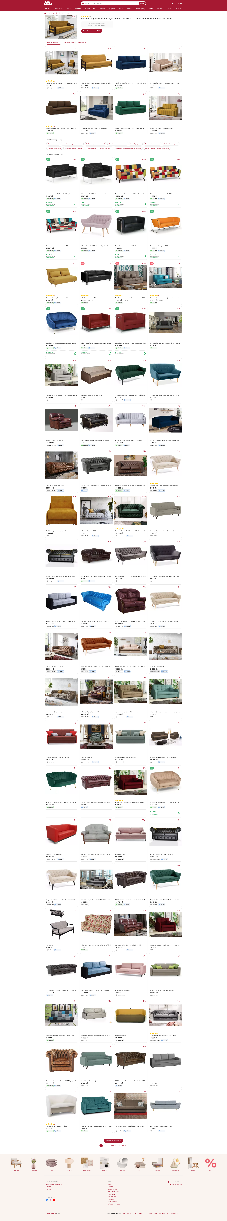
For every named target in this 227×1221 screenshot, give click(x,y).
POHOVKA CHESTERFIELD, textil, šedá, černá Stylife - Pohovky (135, 576)
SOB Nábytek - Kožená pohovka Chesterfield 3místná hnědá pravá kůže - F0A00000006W (143, 900)
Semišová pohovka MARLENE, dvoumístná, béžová (166, 802)
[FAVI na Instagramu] (50, 1200)
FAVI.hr (145, 1213)
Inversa (152, 1081)
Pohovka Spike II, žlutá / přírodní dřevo (58, 298)
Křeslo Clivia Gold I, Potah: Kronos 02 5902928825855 (167, 945)
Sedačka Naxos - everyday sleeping (126, 757)
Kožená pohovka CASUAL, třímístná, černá (59, 194)
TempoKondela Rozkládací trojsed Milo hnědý (129, 1126)
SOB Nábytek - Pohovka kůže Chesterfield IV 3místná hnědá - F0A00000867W (139, 1081)
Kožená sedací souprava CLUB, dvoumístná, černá (130, 246)
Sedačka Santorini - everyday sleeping (58, 757)
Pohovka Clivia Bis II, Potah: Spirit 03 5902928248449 (62, 395)
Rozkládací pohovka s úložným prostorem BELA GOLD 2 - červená (136, 802)
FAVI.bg (168, 1213)
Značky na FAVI (112, 1189)
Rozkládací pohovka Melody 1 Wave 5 (57, 531)
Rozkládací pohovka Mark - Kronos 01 (161, 128)
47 (75, 16)
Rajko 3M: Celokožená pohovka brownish (128, 945)
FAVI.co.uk (162, 1213)
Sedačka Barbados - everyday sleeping (162, 990)
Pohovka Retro (50, 945)
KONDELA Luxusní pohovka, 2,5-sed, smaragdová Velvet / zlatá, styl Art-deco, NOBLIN (73, 802)
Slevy (210, 1170)
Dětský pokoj (175, 1170)
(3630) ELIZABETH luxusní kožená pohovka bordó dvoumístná (134, 621)
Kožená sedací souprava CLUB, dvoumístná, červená (131, 343)
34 (110, 263)
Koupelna (122, 1170)
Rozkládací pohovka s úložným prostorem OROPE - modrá (168, 298)
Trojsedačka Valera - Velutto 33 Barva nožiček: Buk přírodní (99, 667)
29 (179, 677)
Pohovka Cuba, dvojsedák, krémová (57, 1126)
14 (110, 308)
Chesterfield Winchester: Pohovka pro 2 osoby (60, 576)
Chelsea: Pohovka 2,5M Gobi (55, 667)
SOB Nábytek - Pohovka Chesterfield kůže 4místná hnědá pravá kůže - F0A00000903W (73, 990)
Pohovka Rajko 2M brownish (55, 440)
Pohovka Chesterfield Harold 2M (91, 712)
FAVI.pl (129, 1213)
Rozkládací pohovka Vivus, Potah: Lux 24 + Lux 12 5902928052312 (136, 667)
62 (145, 406)
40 (179, 263)
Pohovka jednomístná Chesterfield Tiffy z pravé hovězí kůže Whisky (67, 1081)
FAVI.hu (139, 1213)
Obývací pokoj (52, 13)
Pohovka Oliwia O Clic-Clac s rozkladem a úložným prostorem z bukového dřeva (106, 83)
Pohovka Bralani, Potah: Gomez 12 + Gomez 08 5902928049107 (65, 621)
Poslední (121, 1145)
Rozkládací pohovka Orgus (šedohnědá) (162, 531)
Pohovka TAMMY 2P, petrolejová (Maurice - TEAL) (96, 1126)
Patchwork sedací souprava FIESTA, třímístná (164, 194)
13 (110, 406)
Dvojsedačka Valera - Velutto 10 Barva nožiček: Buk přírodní (168, 900)
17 (145, 94)
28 (110, 1046)
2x (158, 295)
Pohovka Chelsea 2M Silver (89, 531)
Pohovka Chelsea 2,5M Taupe (55, 712)
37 (110, 211)
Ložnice (157, 1170)
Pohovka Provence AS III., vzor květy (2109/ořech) (96, 945)
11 (179, 496)
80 (179, 1001)
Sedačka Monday (120, 854)
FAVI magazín (112, 1194)
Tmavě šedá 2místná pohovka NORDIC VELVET (164, 576)
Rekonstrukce (87, 1170)
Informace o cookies (114, 1204)
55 (145, 159)
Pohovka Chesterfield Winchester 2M (161, 854)
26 (145, 211)
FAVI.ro (134, 1213)
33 (145, 263)
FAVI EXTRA (111, 1199)
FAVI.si (179, 1213)
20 (145, 496)
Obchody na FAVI (113, 1186)
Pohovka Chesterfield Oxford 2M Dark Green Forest (131, 531)
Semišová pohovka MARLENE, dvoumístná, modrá (61, 343)
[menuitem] (48, 9)
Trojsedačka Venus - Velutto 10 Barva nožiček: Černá (131, 395)
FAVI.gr (173, 1213)
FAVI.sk (123, 1213)
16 (145, 308)
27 (110, 159)
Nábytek (16, 1170)
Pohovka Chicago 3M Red (54, 854)
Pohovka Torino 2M (86, 757)
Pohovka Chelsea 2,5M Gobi (54, 485)
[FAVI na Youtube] (54, 1200)
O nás (109, 1184)
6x (54, 126)
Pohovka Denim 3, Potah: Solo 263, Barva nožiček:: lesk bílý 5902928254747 (173, 440)
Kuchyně (104, 1170)
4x (124, 295)
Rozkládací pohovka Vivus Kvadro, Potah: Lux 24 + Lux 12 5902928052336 (173, 83)
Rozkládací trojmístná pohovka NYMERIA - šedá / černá (98, 900)
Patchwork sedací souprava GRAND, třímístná (60, 246)
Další (112, 1145)
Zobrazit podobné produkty (91, 31)
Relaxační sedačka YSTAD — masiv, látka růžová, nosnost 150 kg (101, 246)
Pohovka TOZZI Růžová (122, 990)
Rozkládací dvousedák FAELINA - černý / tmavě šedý (166, 343)
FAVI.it (150, 1213)
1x (54, 81)
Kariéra (48, 1189)
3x (54, 295)
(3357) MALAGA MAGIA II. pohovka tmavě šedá (95, 854)
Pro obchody (112, 1196)
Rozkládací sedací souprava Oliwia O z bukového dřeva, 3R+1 (65, 83)
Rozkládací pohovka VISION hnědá (91, 395)
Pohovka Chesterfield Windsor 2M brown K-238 (130, 485)
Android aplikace (177, 1184)
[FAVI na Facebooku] (47, 1200)
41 (75, 211)
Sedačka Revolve (120, 1035)
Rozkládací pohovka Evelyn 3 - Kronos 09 (94, 128)
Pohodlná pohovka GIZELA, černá (91, 298)
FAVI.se (155, 1213)
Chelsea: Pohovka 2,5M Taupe (159, 667)
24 (75, 159)
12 (75, 360)
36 (145, 820)
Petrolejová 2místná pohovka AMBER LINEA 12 (164, 395)
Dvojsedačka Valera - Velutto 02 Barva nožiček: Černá (63, 900)
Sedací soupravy (64, 13)
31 (179, 159)
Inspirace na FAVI (113, 1191)
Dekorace (34, 1170)
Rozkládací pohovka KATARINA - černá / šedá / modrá (63, 1035)
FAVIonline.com (51, 1213)
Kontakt (48, 1186)
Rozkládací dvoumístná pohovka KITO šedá (128, 440)
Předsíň (193, 1170)
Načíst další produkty (112, 1140)
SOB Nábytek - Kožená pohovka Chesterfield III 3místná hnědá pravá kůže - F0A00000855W (110, 576)
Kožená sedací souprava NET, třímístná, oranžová (165, 246)
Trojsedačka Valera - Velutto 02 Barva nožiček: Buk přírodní (168, 621)
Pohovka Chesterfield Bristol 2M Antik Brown (95, 440)
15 (75, 94)
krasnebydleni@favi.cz (55, 1184)
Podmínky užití (112, 1201)
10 (179, 865)
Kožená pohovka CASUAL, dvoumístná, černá (95, 194)
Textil (51, 1170)
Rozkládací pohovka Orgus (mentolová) (93, 1081)
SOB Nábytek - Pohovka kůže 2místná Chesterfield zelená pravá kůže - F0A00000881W (108, 485)
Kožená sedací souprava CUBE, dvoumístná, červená (97, 343)
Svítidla (69, 1170)
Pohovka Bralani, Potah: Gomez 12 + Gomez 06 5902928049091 (100, 990)
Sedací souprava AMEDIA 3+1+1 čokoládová (163, 757)
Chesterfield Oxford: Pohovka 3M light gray (163, 1035)
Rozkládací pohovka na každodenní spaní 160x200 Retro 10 (99, 1035)
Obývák (140, 1170)
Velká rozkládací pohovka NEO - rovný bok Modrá (130, 83)
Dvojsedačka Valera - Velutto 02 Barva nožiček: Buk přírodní (168, 485)
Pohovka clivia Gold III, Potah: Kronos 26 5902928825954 (168, 712)
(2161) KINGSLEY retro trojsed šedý (161, 1126)
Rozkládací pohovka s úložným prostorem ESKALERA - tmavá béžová (137, 298)
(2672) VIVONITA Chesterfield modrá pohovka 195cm (97, 621)
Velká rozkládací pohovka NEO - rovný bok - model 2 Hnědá (65, 128)
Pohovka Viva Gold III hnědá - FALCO (126, 712)
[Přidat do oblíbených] (110, 93)
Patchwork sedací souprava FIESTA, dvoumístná (130, 194)
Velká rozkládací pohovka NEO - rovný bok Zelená (131, 128)
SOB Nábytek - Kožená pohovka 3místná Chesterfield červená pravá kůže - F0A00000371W (109, 802)
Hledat (142, 3)
